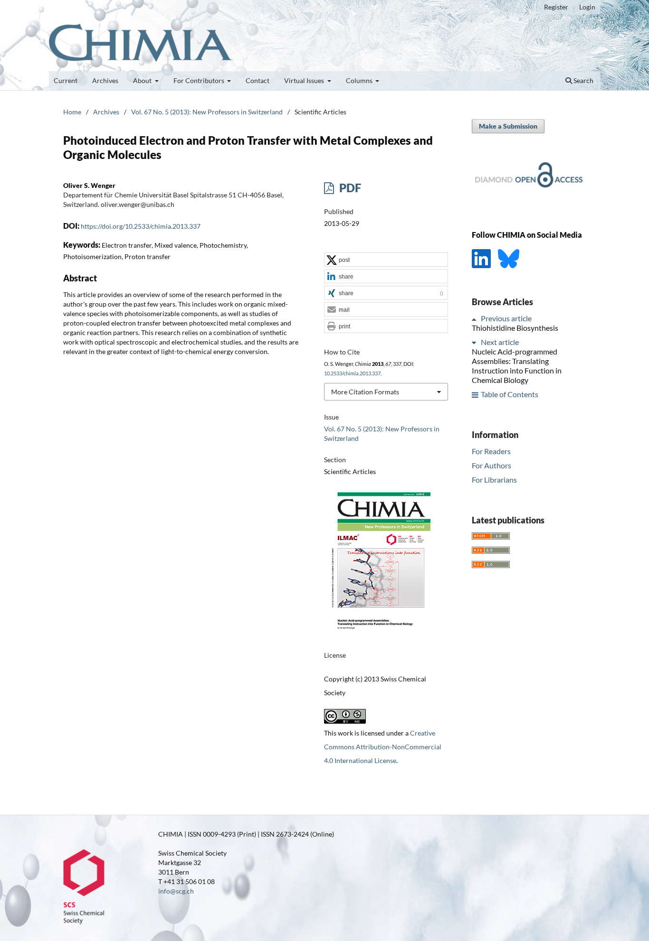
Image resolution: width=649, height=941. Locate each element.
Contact (257, 80)
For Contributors (199, 80)
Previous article (506, 318)
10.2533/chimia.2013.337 (352, 373)
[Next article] (475, 342)
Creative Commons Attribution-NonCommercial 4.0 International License (382, 746)
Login (587, 7)
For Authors (491, 465)
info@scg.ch (176, 891)
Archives (105, 80)
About (143, 80)
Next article (500, 342)
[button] (386, 260)
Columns (360, 80)
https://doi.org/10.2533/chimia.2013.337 (140, 226)
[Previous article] (475, 318)
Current (65, 80)
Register (556, 7)
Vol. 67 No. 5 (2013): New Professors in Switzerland (207, 112)
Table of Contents (509, 394)
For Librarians (494, 479)
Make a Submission (508, 126)
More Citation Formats (365, 392)
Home (72, 112)
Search (582, 80)
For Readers (491, 451)
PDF (349, 188)
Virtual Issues (304, 80)
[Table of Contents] (475, 394)
